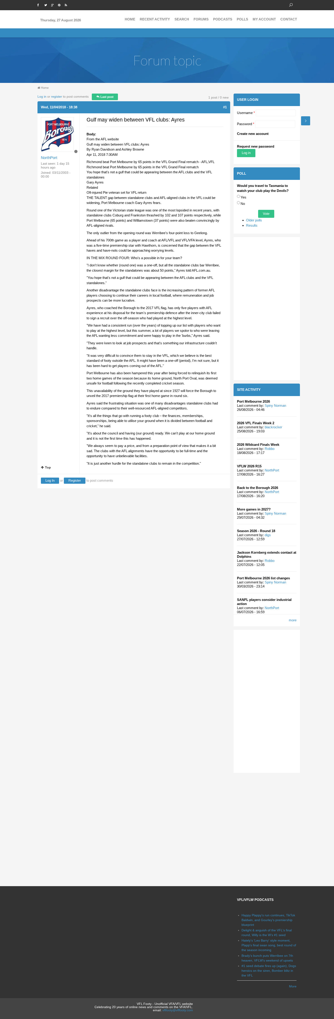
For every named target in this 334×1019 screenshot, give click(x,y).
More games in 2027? (254, 509)
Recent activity (155, 19)
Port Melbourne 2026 (253, 401)
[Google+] (53, 4)
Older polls (254, 220)
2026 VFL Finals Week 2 (255, 423)
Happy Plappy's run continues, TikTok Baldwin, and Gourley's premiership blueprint (268, 920)
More (293, 986)
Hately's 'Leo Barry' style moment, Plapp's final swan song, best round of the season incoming (269, 945)
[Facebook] (39, 4)
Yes (243, 197)
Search (181, 19)
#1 (225, 107)
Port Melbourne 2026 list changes (263, 578)
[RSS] (67, 4)
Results (251, 225)
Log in (41, 96)
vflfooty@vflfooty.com (177, 1010)
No (243, 204)
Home (130, 19)
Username (246, 113)
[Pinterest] (60, 4)
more (293, 620)
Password (245, 124)
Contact (288, 19)
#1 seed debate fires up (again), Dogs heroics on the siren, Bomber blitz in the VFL (269, 970)
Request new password (255, 146)
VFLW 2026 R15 (249, 466)
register (56, 96)
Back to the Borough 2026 (257, 488)
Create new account (253, 134)
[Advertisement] (267, 308)
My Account (264, 19)
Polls (242, 19)
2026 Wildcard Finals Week (258, 444)
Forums (201, 19)
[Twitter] (46, 4)
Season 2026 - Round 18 (256, 531)
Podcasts (222, 19)
